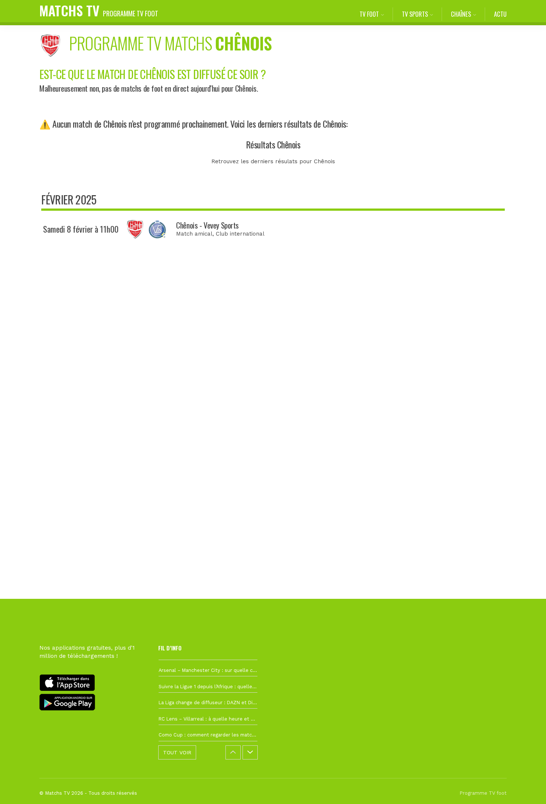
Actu (500, 14)
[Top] (526, 788)
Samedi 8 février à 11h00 (80, 229)
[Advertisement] (273, 383)
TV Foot (369, 14)
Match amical (194, 233)
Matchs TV (98, 10)
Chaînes (461, 14)
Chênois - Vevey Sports (207, 225)
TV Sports (415, 14)
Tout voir (177, 752)
